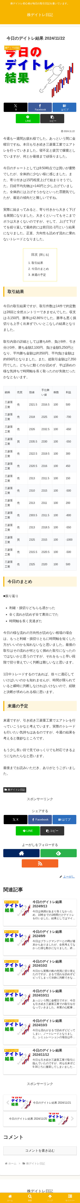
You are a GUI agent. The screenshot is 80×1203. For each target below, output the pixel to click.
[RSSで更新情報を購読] (40, 863)
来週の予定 (39, 274)
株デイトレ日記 (16, 789)
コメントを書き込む (40, 1150)
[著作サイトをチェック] (21, 853)
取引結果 (37, 262)
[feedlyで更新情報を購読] (58, 853)
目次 (34, 254)
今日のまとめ (40, 268)
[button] (52, 118)
